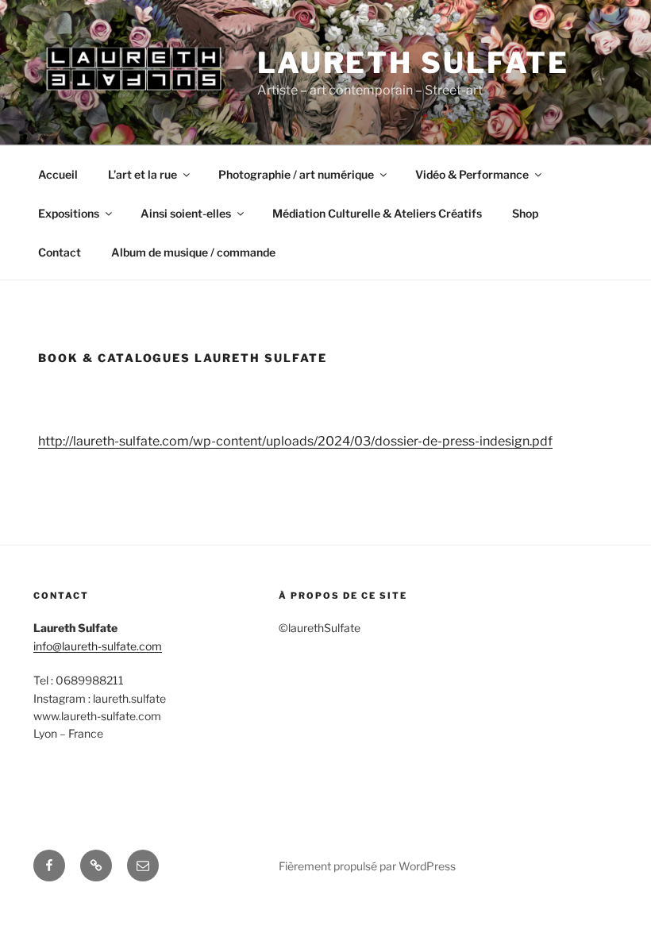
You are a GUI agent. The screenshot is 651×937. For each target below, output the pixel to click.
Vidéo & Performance (472, 174)
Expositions (68, 213)
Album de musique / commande (193, 252)
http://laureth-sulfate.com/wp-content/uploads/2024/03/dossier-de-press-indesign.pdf (295, 441)
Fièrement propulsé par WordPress (367, 866)
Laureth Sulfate (413, 62)
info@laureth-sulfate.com (97, 646)
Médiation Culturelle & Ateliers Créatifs (377, 213)
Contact (59, 252)
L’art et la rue (142, 174)
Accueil (58, 174)
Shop (525, 213)
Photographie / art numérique (296, 174)
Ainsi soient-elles (186, 213)
